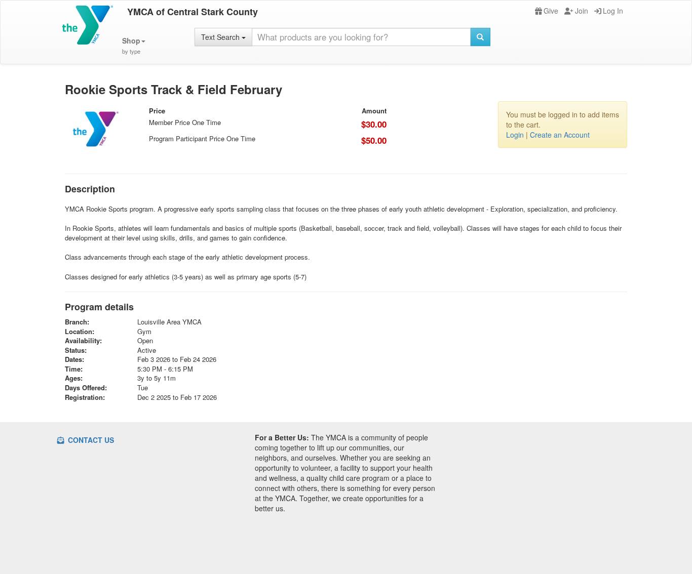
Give (551, 11)
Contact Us (90, 440)
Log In (613, 11)
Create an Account (560, 135)
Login (515, 135)
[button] (133, 46)
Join (581, 11)
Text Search (221, 37)
